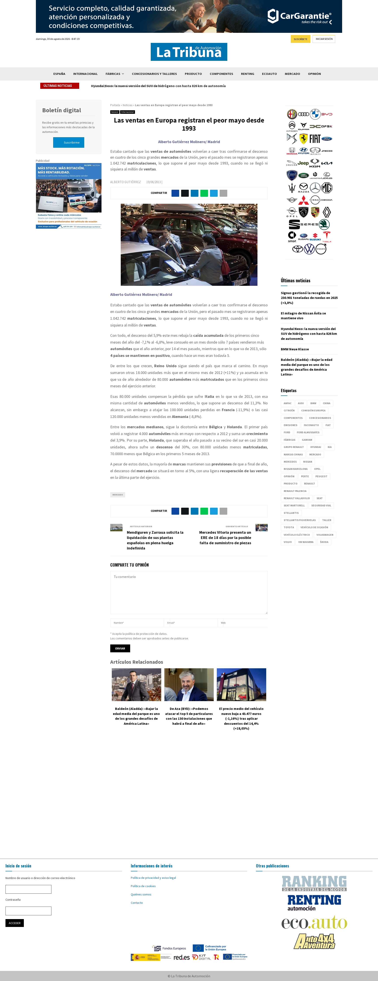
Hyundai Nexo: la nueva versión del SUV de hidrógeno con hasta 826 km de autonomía (157, 86)
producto (291, 483)
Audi (301, 403)
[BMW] (315, 119)
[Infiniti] (315, 155)
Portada (115, 105)
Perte (305, 476)
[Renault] (326, 217)
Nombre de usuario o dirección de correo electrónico (40, 878)
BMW (313, 403)
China (326, 403)
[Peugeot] (303, 217)
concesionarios (320, 417)
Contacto (137, 903)
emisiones (290, 425)
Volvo (288, 542)
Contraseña (13, 900)
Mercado (292, 74)
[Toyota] (297, 253)
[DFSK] (326, 131)
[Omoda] (326, 204)
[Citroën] (292, 131)
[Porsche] (315, 217)
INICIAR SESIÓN (324, 38)
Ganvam (307, 439)
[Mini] (292, 204)
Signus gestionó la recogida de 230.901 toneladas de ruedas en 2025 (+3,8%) (309, 298)
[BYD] (326, 119)
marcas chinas (293, 454)
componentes (293, 417)
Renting (247, 74)
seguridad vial (321, 505)
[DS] (292, 143)
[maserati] (292, 192)
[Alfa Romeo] (292, 119)
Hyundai (315, 447)
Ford (287, 432)
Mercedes (290, 461)
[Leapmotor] (315, 180)
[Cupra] (303, 131)
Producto (193, 74)
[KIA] (327, 168)
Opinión (314, 74)
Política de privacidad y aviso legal (153, 878)
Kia (330, 447)
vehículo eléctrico (297, 534)
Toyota (289, 527)
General (114, 112)
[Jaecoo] (326, 155)
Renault (309, 483)
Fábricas (113, 74)
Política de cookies (143, 886)
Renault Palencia (295, 491)
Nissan (307, 461)
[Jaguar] (291, 168)
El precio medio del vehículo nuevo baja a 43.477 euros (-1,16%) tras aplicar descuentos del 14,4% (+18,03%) (241, 718)
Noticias (127, 105)
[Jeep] (303, 168)
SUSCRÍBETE (300, 39)
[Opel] (292, 217)
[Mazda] (303, 192)
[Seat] (294, 229)
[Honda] (292, 155)
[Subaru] (303, 241)
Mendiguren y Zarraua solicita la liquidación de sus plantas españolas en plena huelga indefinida (155, 540)
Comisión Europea (313, 410)
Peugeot (321, 476)
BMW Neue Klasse (295, 349)
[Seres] (309, 229)
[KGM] (314, 168)
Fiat (328, 425)
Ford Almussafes (308, 432)
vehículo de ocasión (314, 527)
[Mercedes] (315, 192)
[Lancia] (292, 180)
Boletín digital (61, 110)
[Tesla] (326, 241)
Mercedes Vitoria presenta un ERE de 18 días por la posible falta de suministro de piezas (225, 537)
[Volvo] (320, 253)
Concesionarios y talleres (154, 74)
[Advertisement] (189, 797)
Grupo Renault (294, 447)
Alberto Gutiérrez (125, 182)
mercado (117, 494)
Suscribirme (72, 142)
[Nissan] (315, 204)
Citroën (289, 410)
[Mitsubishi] (303, 204)
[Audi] (303, 119)
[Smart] (292, 241)
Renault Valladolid (297, 498)
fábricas (289, 439)
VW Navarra (305, 542)
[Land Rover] (303, 180)
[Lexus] (326, 180)
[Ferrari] (303, 143)
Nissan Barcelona (296, 468)
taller (326, 520)
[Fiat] (315, 143)
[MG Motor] (326, 192)
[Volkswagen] (309, 253)
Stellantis (291, 512)
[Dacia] (315, 131)
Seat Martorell (294, 505)
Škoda (324, 542)
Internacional (85, 74)
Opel (317, 468)
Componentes (221, 74)
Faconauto (311, 425)
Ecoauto (269, 74)
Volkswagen (325, 534)
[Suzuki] (315, 241)
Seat (320, 498)
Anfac (287, 403)
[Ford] (326, 143)
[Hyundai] (303, 155)
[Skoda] (324, 229)
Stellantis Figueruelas (300, 520)
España (59, 74)
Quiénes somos (141, 894)
